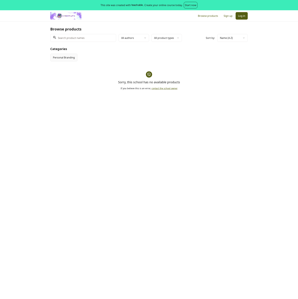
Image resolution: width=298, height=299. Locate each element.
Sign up (228, 16)
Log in (241, 16)
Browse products (208, 16)
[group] (136, 57)
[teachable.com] (137, 5)
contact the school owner (164, 88)
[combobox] (134, 38)
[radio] (63, 57)
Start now (190, 5)
